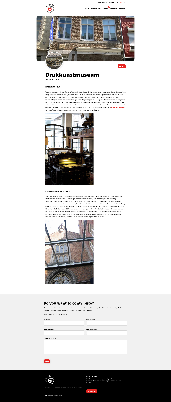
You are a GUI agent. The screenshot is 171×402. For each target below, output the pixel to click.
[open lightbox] (54, 66)
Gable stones (96, 8)
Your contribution (50, 338)
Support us (91, 391)
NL (118, 3)
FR (123, 3)
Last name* (90, 320)
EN (121, 3)
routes (105, 8)
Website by (53, 396)
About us (113, 8)
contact (122, 8)
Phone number (91, 329)
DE (125, 3)
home (87, 8)
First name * (48, 320)
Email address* (49, 329)
